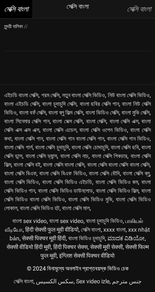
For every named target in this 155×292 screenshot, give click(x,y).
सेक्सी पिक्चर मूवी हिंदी (44, 238)
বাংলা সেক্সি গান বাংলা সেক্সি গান (75, 138)
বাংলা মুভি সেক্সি (136, 112)
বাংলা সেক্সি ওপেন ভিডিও (103, 130)
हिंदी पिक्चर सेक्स (70, 247)
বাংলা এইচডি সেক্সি (21, 104)
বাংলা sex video (29, 221)
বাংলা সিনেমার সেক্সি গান (27, 121)
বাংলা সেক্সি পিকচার (110, 156)
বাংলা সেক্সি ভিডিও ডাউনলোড (65, 190)
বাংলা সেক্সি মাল (76, 208)
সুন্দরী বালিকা (14, 26)
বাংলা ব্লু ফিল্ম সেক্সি (65, 112)
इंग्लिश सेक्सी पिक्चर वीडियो (86, 255)
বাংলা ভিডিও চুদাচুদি (86, 238)
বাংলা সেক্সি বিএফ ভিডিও (62, 173)
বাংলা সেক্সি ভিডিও (21, 182)
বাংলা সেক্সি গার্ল (18, 147)
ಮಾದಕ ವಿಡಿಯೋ (126, 238)
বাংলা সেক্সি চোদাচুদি (90, 147)
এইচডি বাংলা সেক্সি (21, 95)
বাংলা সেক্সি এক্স (124, 121)
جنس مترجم (127, 281)
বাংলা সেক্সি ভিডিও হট (40, 208)
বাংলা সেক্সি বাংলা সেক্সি (63, 164)
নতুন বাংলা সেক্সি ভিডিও (83, 95)
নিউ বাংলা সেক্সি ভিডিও (129, 95)
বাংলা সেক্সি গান (28, 138)
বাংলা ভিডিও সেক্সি (102, 112)
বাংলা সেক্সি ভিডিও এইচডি (67, 182)
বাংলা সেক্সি (96, 121)
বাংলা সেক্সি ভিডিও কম (116, 182)
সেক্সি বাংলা (91, 229)
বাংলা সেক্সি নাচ (74, 156)
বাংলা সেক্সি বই (27, 164)
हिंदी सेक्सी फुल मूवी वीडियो (52, 229)
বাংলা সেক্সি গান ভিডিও (128, 138)
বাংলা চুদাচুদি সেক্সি (59, 104)
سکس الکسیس (55, 281)
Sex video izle (93, 281)
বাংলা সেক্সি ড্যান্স (41, 156)
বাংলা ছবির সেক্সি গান (99, 104)
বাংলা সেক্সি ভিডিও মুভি (90, 199)
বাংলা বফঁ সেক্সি (32, 112)
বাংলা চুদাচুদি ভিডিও (104, 221)
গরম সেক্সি (50, 95)
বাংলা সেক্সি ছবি (125, 147)
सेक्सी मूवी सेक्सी (106, 247)
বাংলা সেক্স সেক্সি (67, 121)
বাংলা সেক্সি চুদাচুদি (52, 147)
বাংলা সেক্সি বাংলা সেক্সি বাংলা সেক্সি (118, 164)
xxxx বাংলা (114, 229)
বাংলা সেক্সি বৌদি (104, 173)
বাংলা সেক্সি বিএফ (20, 173)
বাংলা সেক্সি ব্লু (136, 173)
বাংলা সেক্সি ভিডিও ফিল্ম (117, 190)
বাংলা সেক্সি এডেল (59, 130)
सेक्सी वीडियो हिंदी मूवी (29, 247)
